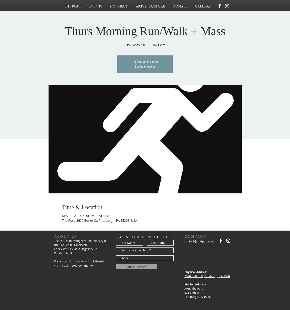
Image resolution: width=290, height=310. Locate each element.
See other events (145, 66)
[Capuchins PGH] (219, 6)
